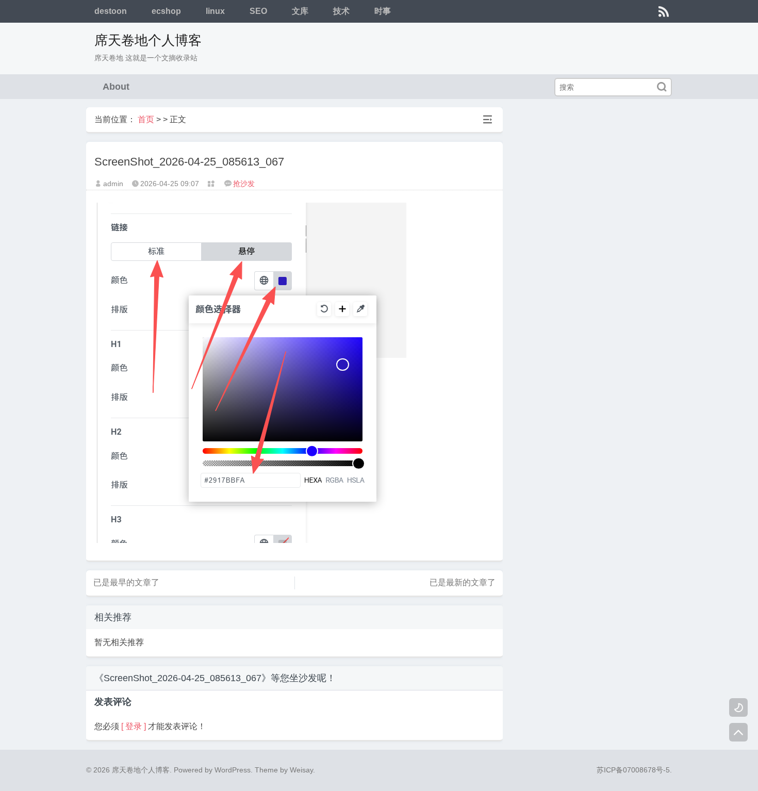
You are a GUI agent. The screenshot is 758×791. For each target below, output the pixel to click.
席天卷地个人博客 (148, 40)
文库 (300, 11)
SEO (258, 11)
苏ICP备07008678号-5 (633, 770)
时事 (382, 11)
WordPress (233, 770)
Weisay (301, 770)
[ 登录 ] (133, 726)
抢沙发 (244, 183)
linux (215, 11)
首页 (146, 119)
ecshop (166, 11)
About (116, 86)
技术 (341, 11)
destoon (110, 11)
